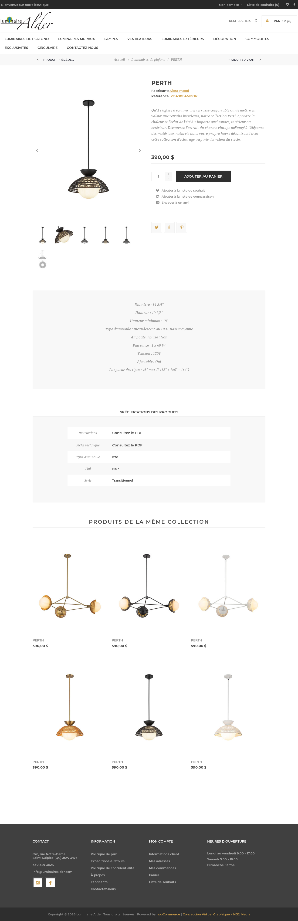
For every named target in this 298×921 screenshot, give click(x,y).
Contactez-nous (103, 889)
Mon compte (229, 5)
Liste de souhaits (162, 882)
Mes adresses (159, 861)
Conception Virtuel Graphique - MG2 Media (216, 914)
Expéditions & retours (108, 861)
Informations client (164, 854)
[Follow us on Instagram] (38, 882)
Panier (154, 875)
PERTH (38, 640)
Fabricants (99, 882)
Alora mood (179, 91)
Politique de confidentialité (112, 868)
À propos (98, 875)
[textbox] (240, 21)
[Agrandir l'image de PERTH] (70, 585)
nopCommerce (168, 914)
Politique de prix (104, 854)
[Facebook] (50, 882)
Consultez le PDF (127, 433)
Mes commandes (162, 868)
